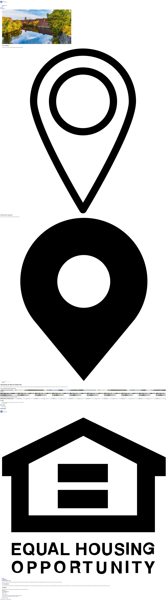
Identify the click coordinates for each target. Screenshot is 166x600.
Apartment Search (4, 5)
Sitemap (3, 578)
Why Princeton (4, 406)
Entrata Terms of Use (5, 597)
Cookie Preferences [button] (4, 579)
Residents (1, 7)
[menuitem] (84, 5)
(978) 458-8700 (2, 8)
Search (3, 382)
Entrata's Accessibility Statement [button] (6, 580)
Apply (3, 6)
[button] (84, 576)
